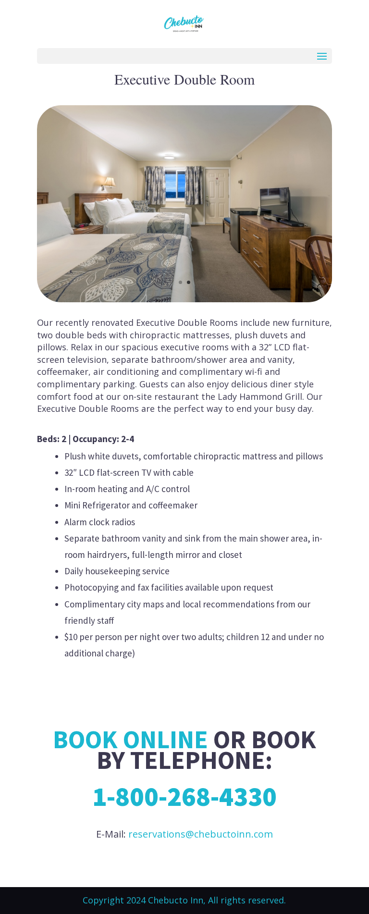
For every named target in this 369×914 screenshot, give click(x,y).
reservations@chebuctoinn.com (200, 834)
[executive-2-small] (184, 299)
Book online (130, 739)
